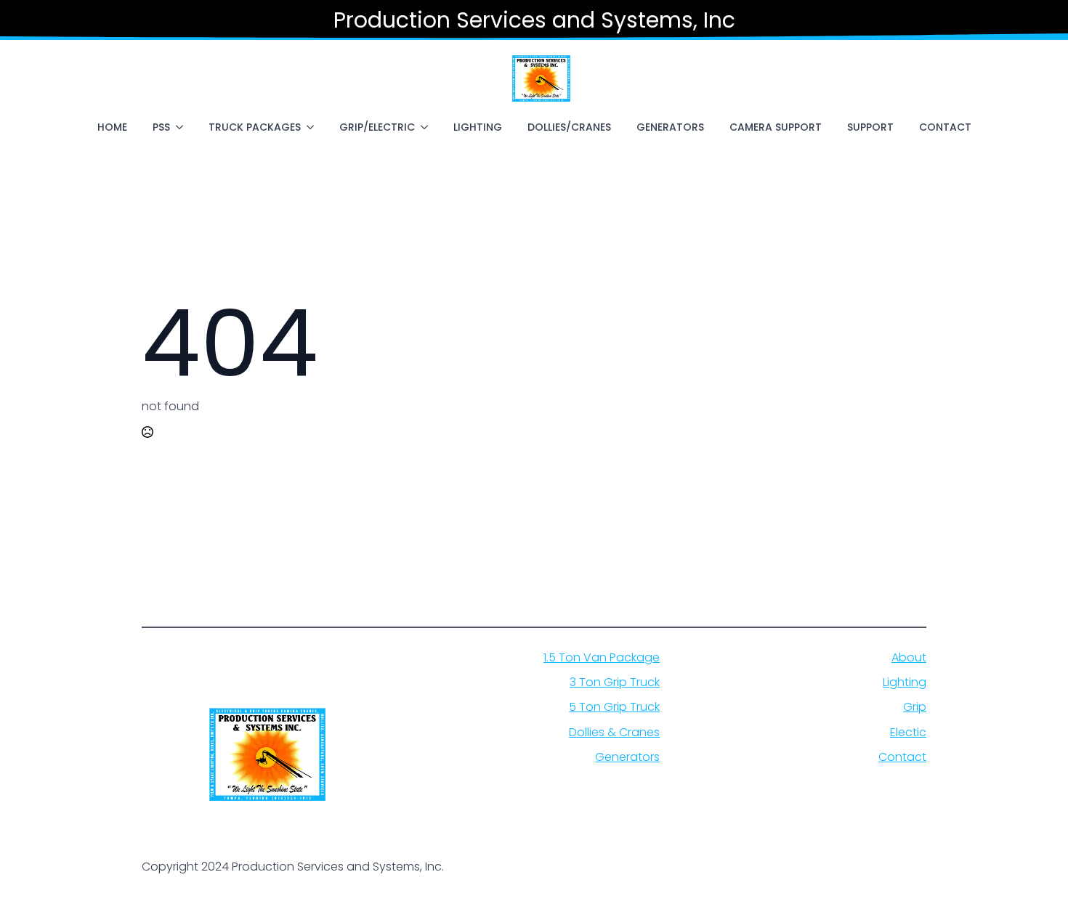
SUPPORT (870, 127)
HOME (112, 127)
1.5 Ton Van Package (601, 658)
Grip (914, 707)
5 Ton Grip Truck (614, 707)
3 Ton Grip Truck (615, 682)
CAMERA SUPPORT (775, 127)
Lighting (904, 682)
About (908, 658)
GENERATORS (670, 127)
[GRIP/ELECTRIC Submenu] (427, 127)
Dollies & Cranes (614, 733)
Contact (902, 757)
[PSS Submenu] (182, 127)
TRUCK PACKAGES (255, 127)
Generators (627, 757)
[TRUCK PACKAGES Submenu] (313, 127)
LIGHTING (477, 127)
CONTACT (945, 127)
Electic (908, 733)
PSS (161, 127)
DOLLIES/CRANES (569, 127)
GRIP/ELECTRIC (377, 127)
